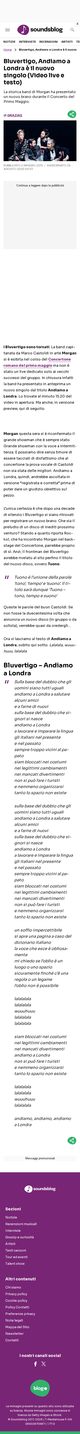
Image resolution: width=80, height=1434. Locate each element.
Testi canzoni (15, 1250)
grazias (14, 115)
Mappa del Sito (17, 1327)
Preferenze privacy (20, 1314)
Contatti (12, 1340)
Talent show (15, 1264)
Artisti (67, 41)
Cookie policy (16, 1301)
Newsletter (14, 1334)
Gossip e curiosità (19, 1237)
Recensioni (48, 41)
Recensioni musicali (21, 1224)
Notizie (9, 41)
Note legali (14, 1320)
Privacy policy (16, 1294)
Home (8, 49)
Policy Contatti (17, 1307)
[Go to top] (71, 1419)
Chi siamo (13, 1287)
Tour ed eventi (16, 1257)
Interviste (27, 41)
